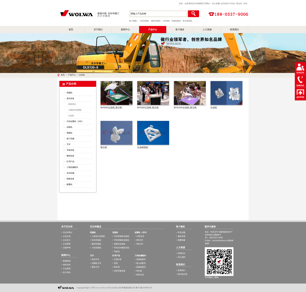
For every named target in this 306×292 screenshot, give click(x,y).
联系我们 (234, 29)
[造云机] (116, 145)
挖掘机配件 (176, 21)
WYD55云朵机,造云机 (111, 107)
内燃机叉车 (96, 263)
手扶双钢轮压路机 (121, 240)
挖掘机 (69, 93)
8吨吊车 (139, 240)
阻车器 (117, 267)
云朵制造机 (142, 147)
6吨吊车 (139, 244)
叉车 (68, 144)
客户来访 (67, 272)
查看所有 (72, 104)
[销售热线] (300, 87)
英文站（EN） (242, 3)
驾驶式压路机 (119, 244)
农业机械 (70, 173)
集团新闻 (67, 261)
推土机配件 (141, 263)
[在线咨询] (300, 74)
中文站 (232, 3)
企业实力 (67, 240)
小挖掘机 (166, 21)
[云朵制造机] (153, 145)
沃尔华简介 (68, 232)
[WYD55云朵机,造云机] (116, 105)
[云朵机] (226, 105)
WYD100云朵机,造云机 (185, 107)
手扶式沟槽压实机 (121, 248)
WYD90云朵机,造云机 (148, 107)
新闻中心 (125, 29)
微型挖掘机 (156, 21)
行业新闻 (67, 268)
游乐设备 (70, 98)
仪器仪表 (118, 259)
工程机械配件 (72, 167)
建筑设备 (70, 156)
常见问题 (181, 232)
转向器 (139, 271)
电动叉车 (95, 259)
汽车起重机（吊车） (75, 121)
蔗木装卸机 (187, 21)
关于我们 (98, 29)
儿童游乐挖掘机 (75, 110)
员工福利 (181, 257)
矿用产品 (70, 161)
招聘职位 (181, 253)
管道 (116, 263)
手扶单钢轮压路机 (121, 236)
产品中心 (152, 29)
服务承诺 (181, 236)
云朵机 (82, 75)
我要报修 (181, 240)
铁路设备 (70, 179)
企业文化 (67, 236)
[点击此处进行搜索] (193, 13)
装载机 (69, 133)
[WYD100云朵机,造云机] (190, 105)
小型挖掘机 (89, 14)
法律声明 (67, 248)
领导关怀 (67, 265)
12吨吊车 (140, 236)
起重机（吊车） (141, 232)
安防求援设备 (119, 271)
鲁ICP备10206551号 (144, 288)
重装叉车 (95, 267)
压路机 (69, 127)
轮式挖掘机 (96, 240)
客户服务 (179, 29)
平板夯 (117, 251)
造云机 (103, 147)
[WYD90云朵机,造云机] (153, 105)
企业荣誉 (67, 244)
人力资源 (207, 29)
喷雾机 (69, 184)
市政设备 (70, 150)
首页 (71, 29)
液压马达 (140, 275)
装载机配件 (141, 267)
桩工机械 (70, 138)
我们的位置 (182, 274)
